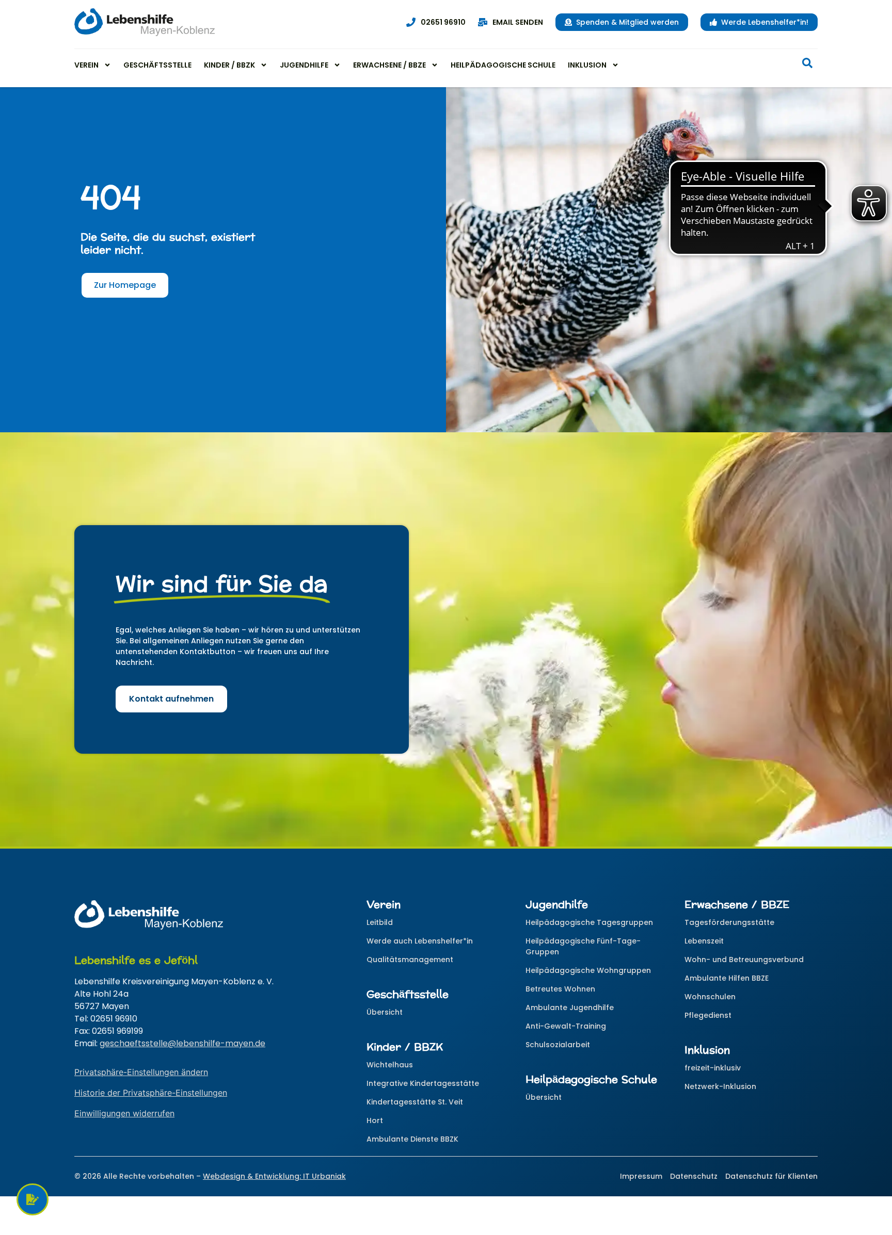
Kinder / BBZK (229, 65)
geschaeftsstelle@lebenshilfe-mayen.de (182, 1043)
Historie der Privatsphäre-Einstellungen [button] (150, 1092)
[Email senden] (482, 22)
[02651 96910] (411, 22)
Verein (86, 65)
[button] (807, 65)
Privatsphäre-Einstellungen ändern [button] (141, 1072)
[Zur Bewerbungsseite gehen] (33, 1199)
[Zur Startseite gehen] (144, 22)
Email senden (517, 22)
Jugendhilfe (304, 65)
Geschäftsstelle (157, 65)
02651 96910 (443, 22)
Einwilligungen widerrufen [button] (124, 1113)
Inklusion (587, 65)
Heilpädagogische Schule (503, 65)
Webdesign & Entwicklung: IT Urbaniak (274, 1176)
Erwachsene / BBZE (389, 65)
